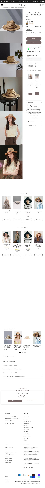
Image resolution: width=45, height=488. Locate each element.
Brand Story (26, 416)
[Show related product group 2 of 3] (22, 352)
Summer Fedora (6, 7)
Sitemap (25, 440)
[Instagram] (10, 423)
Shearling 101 (27, 433)
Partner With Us (27, 423)
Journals (25, 425)
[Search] (40, 5)
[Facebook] (5, 423)
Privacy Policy (8, 462)
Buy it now (34, 42)
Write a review (15, 400)
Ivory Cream (30, 24)
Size (33, 26)
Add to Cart (33, 38)
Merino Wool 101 (27, 436)
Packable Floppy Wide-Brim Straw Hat (30, 82)
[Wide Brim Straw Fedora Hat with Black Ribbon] (8, 337)
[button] (38, 27)
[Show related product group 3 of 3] (25, 352)
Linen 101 (26, 431)
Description (30, 102)
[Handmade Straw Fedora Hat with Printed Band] (27, 337)
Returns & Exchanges (9, 454)
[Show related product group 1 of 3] (20, 352)
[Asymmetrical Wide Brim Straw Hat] (37, 337)
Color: (30, 21)
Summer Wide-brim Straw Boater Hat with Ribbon (37, 83)
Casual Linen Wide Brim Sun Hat (6, 245)
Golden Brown (27, 24)
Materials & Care (31, 121)
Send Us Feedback (9, 447)
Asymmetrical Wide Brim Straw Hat (38, 211)
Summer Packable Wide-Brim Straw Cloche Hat (27, 211)
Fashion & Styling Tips (28, 427)
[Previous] (27, 85)
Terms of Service (8, 460)
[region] (22, 341)
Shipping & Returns (32, 125)
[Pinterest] (13, 423)
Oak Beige (33, 24)
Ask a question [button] (29, 400)
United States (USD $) (6, 475)
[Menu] (2, 5)
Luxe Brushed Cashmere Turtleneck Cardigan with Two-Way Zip (17, 246)
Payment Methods (8, 458)
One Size (29, 29)
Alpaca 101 (26, 438)
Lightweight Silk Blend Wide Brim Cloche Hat (38, 245)
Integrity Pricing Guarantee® (10, 452)
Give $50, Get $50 (27, 421)
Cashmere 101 (27, 435)
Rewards (25, 419)
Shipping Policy (8, 451)
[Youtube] (7, 423)
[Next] (40, 85)
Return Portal (7, 456)
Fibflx (2, 7)
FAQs (6, 449)
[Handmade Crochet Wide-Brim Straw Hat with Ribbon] (18, 337)
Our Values (26, 418)
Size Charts (26, 429)
